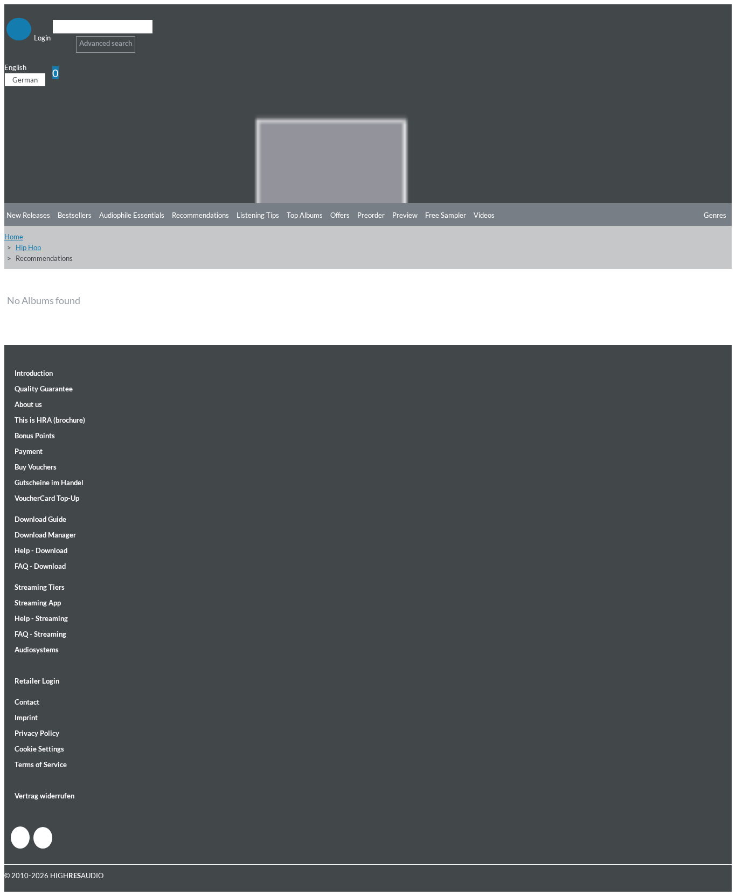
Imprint (26, 717)
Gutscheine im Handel (49, 482)
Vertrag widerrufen (44, 795)
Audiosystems (37, 649)
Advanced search (105, 43)
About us (28, 404)
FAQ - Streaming (40, 634)
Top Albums (305, 215)
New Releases (28, 215)
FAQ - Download (40, 566)
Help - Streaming (41, 618)
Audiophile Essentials (131, 215)
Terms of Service (41, 764)
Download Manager (45, 534)
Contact (27, 702)
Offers (340, 215)
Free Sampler (445, 215)
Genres (715, 215)
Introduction (34, 373)
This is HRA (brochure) (50, 420)
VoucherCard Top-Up (47, 498)
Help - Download (41, 550)
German (25, 79)
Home (13, 236)
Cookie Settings (39, 749)
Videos (484, 215)
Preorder (371, 215)
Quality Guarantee (44, 388)
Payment (29, 451)
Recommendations (200, 215)
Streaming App (38, 602)
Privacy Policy (37, 733)
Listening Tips (258, 215)
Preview (405, 215)
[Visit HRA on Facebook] (20, 837)
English (15, 67)
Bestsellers (75, 215)
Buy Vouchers (36, 467)
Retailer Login (37, 681)
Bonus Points (35, 435)
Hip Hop (28, 247)
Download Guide (40, 519)
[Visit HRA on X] (42, 838)
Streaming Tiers (40, 587)
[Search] (59, 40)
